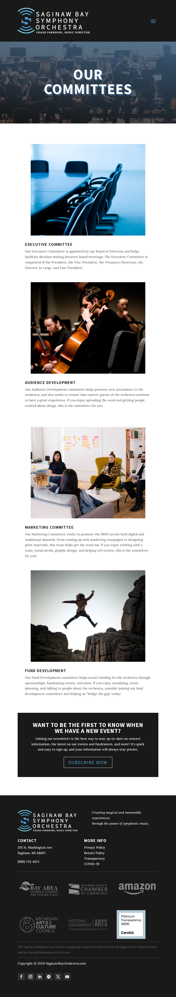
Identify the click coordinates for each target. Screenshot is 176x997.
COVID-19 (91, 864)
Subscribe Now (88, 762)
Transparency (94, 858)
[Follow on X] (58, 976)
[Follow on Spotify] (48, 976)
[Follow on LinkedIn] (39, 976)
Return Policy (94, 853)
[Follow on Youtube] (67, 976)
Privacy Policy (94, 847)
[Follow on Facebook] (21, 976)
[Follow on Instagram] (30, 976)
